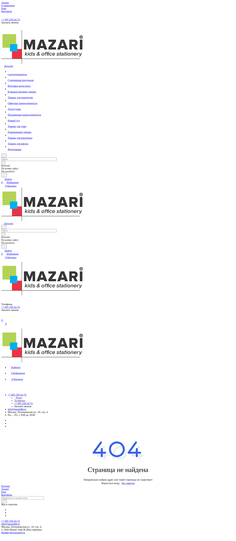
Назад (18, 397)
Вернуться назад (110, 483)
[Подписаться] (4, 501)
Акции (5, 489)
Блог (3, 492)
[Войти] (2, 317)
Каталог (5, 486)
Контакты (6, 494)
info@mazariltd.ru (17, 409)
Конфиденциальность (13, 532)
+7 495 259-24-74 (10, 19)
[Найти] (4, 175)
